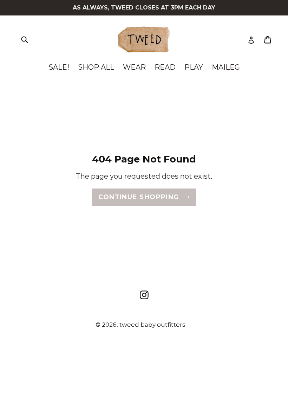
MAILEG (226, 67)
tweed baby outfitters (152, 324)
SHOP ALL (96, 67)
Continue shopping (138, 197)
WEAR (134, 67)
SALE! (58, 67)
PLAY (193, 67)
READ (165, 67)
